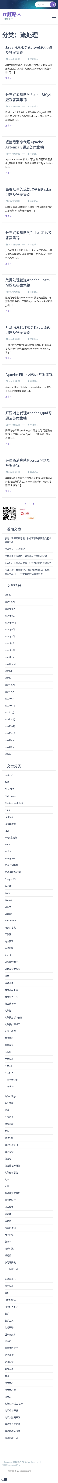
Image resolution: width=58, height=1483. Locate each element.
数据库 (8, 1158)
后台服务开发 (11, 996)
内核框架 (9, 948)
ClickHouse (10, 796)
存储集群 (9, 1038)
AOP (7, 782)
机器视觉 (9, 1207)
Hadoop (9, 817)
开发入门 (9, 1066)
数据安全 (9, 1151)
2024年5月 (10, 643)
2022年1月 (9, 712)
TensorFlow (11, 920)
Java (7, 844)
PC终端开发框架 (13, 872)
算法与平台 (10, 1279)
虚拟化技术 (10, 1334)
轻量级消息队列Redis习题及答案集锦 (27, 463)
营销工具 (9, 1320)
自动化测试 (10, 1299)
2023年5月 (10, 691)
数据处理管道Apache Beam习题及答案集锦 (27, 283)
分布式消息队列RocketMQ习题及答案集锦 (28, 97)
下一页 (31, 504)
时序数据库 (10, 1200)
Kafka (8, 851)
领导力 (8, 1396)
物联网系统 (10, 1227)
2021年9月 (10, 740)
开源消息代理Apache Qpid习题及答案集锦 (28, 416)
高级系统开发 (11, 1438)
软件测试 (9, 1355)
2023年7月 (10, 678)
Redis (7, 893)
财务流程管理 (11, 1348)
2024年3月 (10, 657)
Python (10, 1086)
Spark (8, 906)
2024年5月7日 (14, 59)
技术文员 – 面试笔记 (15, 549)
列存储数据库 (11, 962)
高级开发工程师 (12, 1424)
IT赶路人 (11, 14)
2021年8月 (10, 747)
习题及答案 (10, 927)
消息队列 (9, 1221)
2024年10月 (10, 622)
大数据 (8, 1010)
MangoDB (10, 858)
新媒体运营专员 (12, 1193)
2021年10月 (10, 733)
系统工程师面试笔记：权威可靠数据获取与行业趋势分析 (28, 540)
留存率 (8, 1241)
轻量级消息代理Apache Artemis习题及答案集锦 (24, 145)
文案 (7, 1186)
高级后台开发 (11, 1410)
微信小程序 (10, 1096)
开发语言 (9, 1072)
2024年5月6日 (14, 106)
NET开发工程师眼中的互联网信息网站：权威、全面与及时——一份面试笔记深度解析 (28, 571)
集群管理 (9, 1369)
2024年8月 (10, 636)
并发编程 (9, 1059)
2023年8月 (10, 671)
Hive (7, 830)
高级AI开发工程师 (14, 1403)
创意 (7, 976)
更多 (7, 78)
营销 (7, 1313)
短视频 (8, 1255)
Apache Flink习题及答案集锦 (29, 374)
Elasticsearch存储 (14, 803)
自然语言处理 (11, 1306)
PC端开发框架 (11, 865)
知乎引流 (9, 1248)
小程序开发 (12, 1269)
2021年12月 (10, 719)
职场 (7, 1293)
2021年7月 (10, 754)
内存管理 (9, 941)
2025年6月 (10, 601)
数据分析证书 (11, 1144)
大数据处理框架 (12, 1024)
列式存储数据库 (12, 969)
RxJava (8, 900)
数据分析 (9, 1138)
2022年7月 (10, 698)
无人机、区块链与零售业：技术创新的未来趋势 (28, 563)
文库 (7, 1179)
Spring (8, 913)
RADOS (8, 886)
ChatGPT (9, 789)
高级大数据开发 (12, 1417)
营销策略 (9, 1327)
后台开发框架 (11, 989)
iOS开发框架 (11, 837)
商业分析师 (10, 1003)
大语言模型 (10, 1031)
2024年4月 (10, 650)
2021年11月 (10, 726)
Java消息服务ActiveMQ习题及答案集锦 (28, 50)
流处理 (8, 1214)
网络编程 (9, 1286)
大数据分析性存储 (13, 1017)
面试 (7, 1376)
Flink (7, 810)
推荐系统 (9, 1124)
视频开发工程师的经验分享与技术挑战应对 (26, 556)
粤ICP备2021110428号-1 (11, 1465)
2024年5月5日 (14, 381)
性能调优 (9, 1117)
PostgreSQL (11, 879)
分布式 (8, 955)
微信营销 (9, 1103)
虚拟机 (8, 1341)
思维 (7, 1110)
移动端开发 (10, 1262)
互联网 (8, 934)
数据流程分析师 (12, 1165)
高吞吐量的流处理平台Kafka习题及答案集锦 (28, 192)
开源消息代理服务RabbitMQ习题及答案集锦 (28, 330)
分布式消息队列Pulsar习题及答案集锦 (28, 235)
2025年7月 (10, 595)
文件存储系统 (11, 1172)
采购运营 (9, 1362)
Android (9, 775)
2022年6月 (10, 705)
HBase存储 (10, 823)
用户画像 (9, 1234)
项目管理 (9, 1382)
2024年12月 (10, 608)
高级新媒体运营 (12, 1431)
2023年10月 (10, 664)
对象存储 (9, 1045)
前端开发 (9, 983)
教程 (7, 1131)
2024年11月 (10, 615)
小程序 (8, 1052)
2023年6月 (10, 684)
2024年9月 (10, 629)
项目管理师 (10, 1389)
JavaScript (12, 1079)
